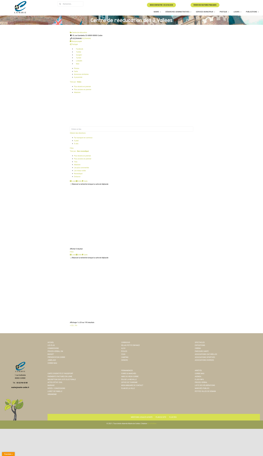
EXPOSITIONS (200, 345)
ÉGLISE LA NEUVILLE (129, 379)
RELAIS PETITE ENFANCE (130, 345)
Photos (76, 68)
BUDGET (51, 354)
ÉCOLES (124, 351)
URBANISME (52, 394)
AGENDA (198, 376)
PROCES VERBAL (201, 382)
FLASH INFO (199, 379)
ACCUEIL (51, 342)
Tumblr (78, 58)
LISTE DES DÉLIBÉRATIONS (205, 385)
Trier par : (75, 82)
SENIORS (124, 360)
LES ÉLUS (51, 345)
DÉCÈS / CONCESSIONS (56, 388)
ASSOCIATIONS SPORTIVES (205, 357)
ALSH (123, 348)
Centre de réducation (79, 32)
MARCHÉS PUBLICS (202, 388)
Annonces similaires (81, 74)
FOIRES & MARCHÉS (128, 373)
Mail (77, 64)
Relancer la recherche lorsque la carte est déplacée (90, 184)
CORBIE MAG (52, 363)
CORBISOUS (125, 342)
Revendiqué (78, 174)
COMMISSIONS (53, 348)
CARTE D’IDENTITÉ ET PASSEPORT (60, 373)
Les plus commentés (81, 168)
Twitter (78, 52)
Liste (73, 181)
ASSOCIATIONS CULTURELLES (206, 354)
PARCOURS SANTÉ (202, 351)
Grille (79, 181)
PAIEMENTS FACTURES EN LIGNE (60, 376)
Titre (75, 162)
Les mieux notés (80, 171)
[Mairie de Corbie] (20, 2)
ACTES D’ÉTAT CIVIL (55, 382)
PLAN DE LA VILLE (128, 388)
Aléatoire (77, 92)
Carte (76, 71)
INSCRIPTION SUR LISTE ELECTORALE (62, 379)
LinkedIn (79, 61)
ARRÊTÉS (198, 370)
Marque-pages (76, 41)
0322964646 (86, 38)
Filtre (71, 148)
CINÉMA (198, 348)
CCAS (123, 354)
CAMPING (124, 357)
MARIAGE (51, 385)
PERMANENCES (127, 370)
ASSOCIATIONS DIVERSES (204, 360)
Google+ (79, 55)
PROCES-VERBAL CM (55, 351)
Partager (74, 44)
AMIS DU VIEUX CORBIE (129, 376)
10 (76, 325)
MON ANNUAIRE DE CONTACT (132, 385)
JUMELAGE (52, 360)
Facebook (79, 49)
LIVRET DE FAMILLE (55, 391)
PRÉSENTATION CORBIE (56, 357)
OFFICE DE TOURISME (129, 382)
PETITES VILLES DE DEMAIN (205, 391)
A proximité (78, 77)
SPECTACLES (200, 342)
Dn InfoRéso (152, 424)
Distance (77, 177)
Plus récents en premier (82, 86)
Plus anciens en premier (82, 89)
